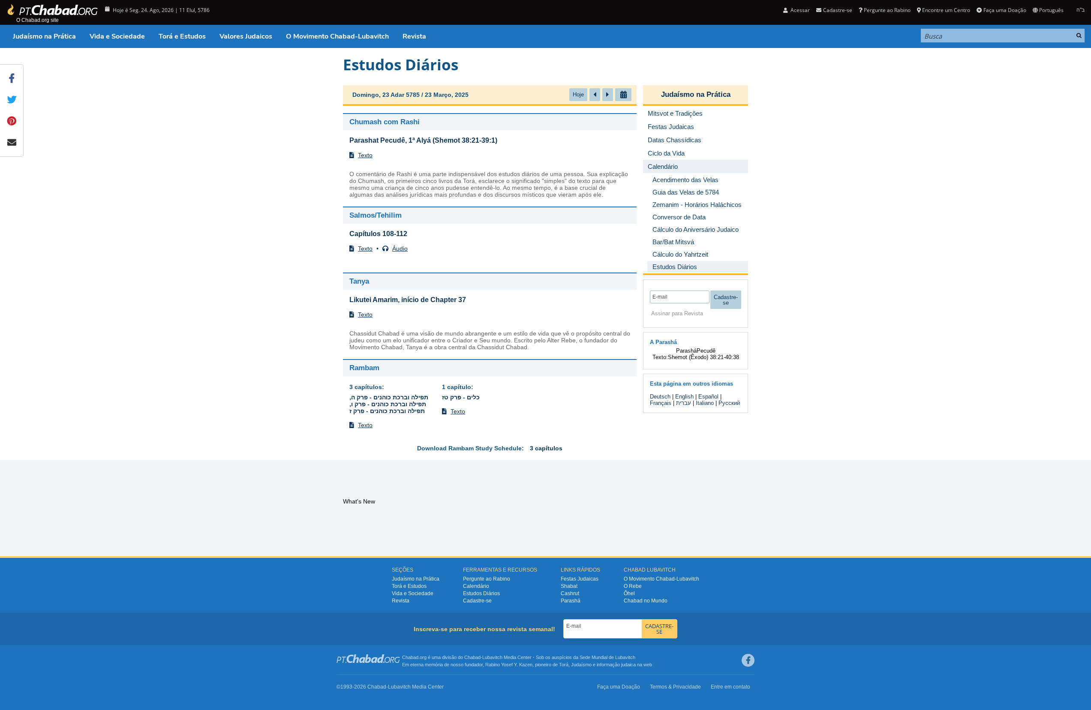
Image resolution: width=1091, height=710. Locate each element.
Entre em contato (730, 687)
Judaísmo (581, 664)
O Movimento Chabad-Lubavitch (337, 36)
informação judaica (616, 664)
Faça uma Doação (1004, 10)
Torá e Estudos (182, 36)
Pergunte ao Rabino (887, 10)
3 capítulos (365, 386)
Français (660, 403)
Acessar (799, 10)
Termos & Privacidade (675, 687)
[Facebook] (748, 660)
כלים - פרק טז (461, 397)
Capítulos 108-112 (378, 233)
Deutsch (660, 396)
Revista (414, 36)
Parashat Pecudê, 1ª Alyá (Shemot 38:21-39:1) (423, 140)
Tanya (359, 281)
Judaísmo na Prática (44, 36)
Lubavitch (492, 657)
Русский (729, 403)
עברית (683, 403)
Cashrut (570, 593)
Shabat (569, 586)
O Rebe (633, 586)
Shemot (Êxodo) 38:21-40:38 (703, 357)
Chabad (472, 657)
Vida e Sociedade (117, 36)
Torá (563, 664)
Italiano (705, 403)
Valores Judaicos (245, 36)
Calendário (476, 586)
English (684, 396)
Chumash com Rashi (384, 122)
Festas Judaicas (579, 579)
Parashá (570, 601)
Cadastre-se (477, 601)
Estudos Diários (481, 593)
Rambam (364, 368)
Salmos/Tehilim (375, 215)
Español (708, 396)
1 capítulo (456, 386)
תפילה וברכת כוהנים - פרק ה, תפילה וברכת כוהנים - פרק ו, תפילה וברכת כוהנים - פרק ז (388, 404)
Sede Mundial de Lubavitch (607, 657)
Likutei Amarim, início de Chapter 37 (407, 299)
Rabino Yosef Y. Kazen (508, 664)
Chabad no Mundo (645, 601)
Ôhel (629, 593)
